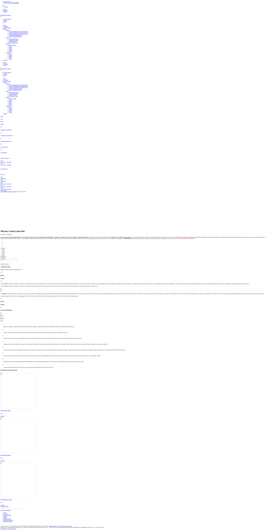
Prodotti (5, 11)
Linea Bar (8, 52)
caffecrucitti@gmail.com (66, 526)
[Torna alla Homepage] (6, 510)
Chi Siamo (5, 10)
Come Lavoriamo (7, 19)
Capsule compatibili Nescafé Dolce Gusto (18, 34)
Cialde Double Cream (13, 39)
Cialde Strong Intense (13, 40)
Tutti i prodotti (4, 190)
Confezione (3, 248)
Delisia (10, 49)
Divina (10, 50)
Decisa (10, 46)
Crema (10, 47)
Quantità (2, 259)
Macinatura (3, 256)
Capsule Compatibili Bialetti (15, 36)
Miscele (7, 44)
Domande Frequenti (7, 521)
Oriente (10, 51)
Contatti (5, 20)
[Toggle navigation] (1, 14)
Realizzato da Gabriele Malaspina (9, 528)
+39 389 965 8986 (52, 526)
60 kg (3, 255)
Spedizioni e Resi (7, 519)
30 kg (3, 252)
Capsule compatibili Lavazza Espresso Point (18, 32)
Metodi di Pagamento (8, 520)
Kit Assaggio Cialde (13, 42)
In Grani (4, 257)
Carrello (5, 21)
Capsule (8, 30)
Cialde (7, 37)
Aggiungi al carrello (6, 266)
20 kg (3, 251)
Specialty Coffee (12, 45)
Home (4, 9)
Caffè (8, 191)
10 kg (3, 249)
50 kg (3, 253)
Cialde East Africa (13, 41)
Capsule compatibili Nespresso (15, 35)
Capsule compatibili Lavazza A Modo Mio (18, 31)
